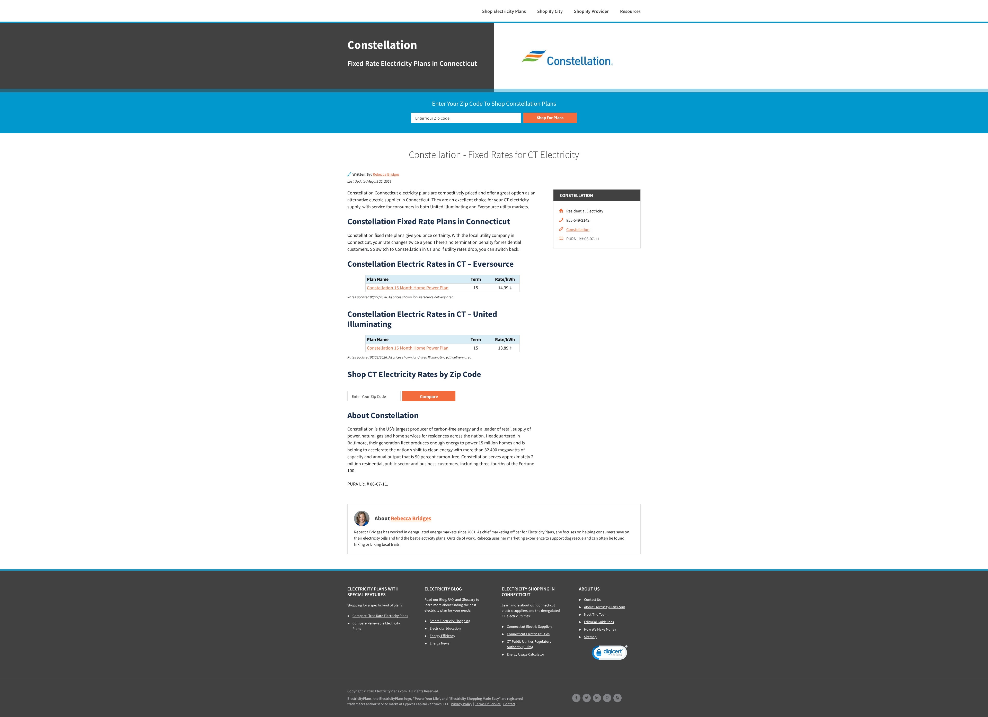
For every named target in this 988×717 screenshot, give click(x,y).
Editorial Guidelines (599, 622)
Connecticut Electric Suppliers (529, 626)
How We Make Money (600, 629)
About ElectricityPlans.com (604, 607)
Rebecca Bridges (386, 174)
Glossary (468, 599)
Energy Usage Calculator (525, 654)
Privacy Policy (461, 704)
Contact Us (592, 599)
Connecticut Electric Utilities (528, 634)
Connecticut (380, 10)
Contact (509, 704)
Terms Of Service (488, 704)
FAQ (451, 599)
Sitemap (590, 636)
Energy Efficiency (442, 635)
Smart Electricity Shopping (450, 621)
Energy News (439, 643)
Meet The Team (595, 614)
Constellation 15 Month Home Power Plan (407, 288)
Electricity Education (445, 628)
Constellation (577, 229)
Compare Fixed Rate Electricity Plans (380, 615)
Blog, (443, 599)
